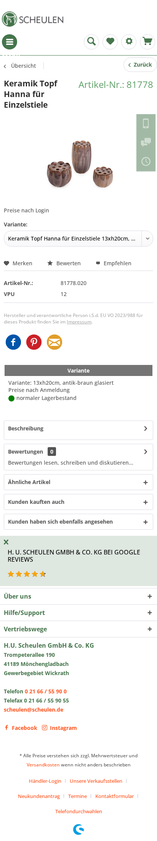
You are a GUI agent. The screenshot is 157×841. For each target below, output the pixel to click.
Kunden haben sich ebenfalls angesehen (60, 521)
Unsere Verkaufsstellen (96, 780)
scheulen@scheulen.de (33, 709)
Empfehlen (116, 263)
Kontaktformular (114, 796)
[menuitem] (9, 41)
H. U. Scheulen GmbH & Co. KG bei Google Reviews (74, 556)
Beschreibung (25, 428)
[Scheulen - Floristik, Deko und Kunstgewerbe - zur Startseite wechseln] (34, 19)
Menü (9, 41)
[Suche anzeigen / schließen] (91, 41)
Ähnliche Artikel (29, 482)
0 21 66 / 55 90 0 (46, 691)
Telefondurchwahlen (78, 811)
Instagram (63, 727)
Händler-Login (45, 780)
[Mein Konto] (128, 41)
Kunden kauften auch (36, 501)
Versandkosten (43, 764)
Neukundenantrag (39, 796)
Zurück (141, 64)
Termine (77, 796)
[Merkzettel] (110, 41)
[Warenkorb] (147, 41)
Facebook (24, 727)
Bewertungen (25, 451)
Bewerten (68, 263)
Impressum (79, 322)
